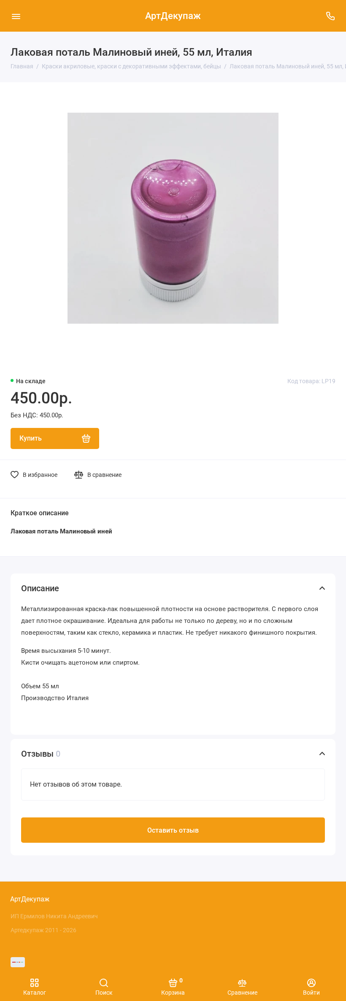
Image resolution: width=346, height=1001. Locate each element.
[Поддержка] (330, 16)
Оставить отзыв (173, 830)
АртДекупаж (173, 16)
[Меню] (16, 16)
